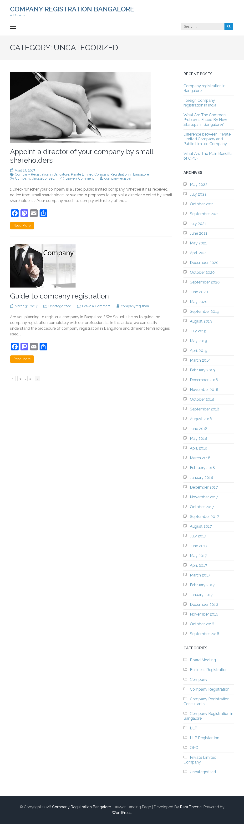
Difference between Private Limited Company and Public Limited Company (207, 139)
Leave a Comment (80, 178)
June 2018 (199, 428)
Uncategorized (43, 178)
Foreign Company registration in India (199, 102)
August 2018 (201, 419)
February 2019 (202, 370)
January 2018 (201, 477)
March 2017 (200, 575)
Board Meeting (203, 660)
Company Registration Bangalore (72, 9)
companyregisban (118, 178)
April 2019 (198, 350)
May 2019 (198, 341)
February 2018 (202, 467)
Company (22, 178)
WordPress (121, 812)
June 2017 (198, 546)
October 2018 (202, 399)
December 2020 (204, 262)
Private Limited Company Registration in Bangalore (110, 174)
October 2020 (202, 272)
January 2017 (201, 594)
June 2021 (198, 233)
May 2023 (198, 184)
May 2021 (198, 243)
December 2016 (204, 604)
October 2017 (202, 507)
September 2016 (204, 634)
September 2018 (204, 409)
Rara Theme (191, 807)
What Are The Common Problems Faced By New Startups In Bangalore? (205, 120)
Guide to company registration (59, 296)
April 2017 (198, 565)
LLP (193, 728)
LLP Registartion (204, 738)
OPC (194, 747)
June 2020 (199, 292)
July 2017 (198, 536)
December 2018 (204, 380)
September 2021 (204, 214)
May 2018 (198, 438)
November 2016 (204, 614)
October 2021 (202, 204)
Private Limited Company (199, 759)
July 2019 (198, 331)
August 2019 (201, 321)
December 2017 (204, 487)
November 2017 (204, 497)
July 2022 (198, 194)
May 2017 (198, 555)
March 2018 (200, 458)
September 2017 (204, 516)
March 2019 (200, 360)
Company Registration (209, 689)
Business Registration (209, 669)
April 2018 (198, 448)
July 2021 (198, 223)
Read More (22, 225)
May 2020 (199, 301)
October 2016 (202, 624)
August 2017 (201, 526)
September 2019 (204, 311)
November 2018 (204, 389)
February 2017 (202, 585)
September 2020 (205, 282)
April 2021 (198, 253)
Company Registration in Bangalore (42, 174)
